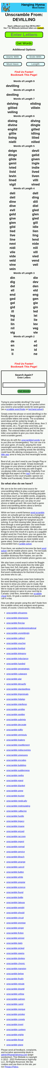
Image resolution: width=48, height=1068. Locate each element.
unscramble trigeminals (17, 694)
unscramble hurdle (15, 816)
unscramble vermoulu (16, 735)
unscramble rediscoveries (18, 750)
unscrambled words (30, 440)
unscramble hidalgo (15, 699)
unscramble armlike (15, 709)
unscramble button (15, 872)
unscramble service (15, 852)
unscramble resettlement (18, 745)
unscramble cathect (15, 638)
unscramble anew (14, 791)
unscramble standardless (18, 689)
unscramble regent (15, 841)
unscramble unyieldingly (17, 633)
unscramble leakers (15, 740)
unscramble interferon (16, 704)
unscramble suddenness (18, 770)
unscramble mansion (16, 968)
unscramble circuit (15, 918)
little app (5, 454)
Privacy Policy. (12, 1067)
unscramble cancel (15, 867)
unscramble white (14, 877)
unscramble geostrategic (18, 669)
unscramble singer (15, 928)
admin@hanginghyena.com (14, 1055)
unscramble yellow (15, 994)
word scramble (37, 512)
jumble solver (25, 544)
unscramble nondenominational (21, 628)
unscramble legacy (15, 821)
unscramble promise (16, 923)
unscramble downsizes (17, 618)
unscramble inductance (17, 658)
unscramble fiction (15, 933)
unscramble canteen (16, 1029)
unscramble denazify (16, 684)
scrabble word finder (15, 409)
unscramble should (15, 913)
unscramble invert (14, 1024)
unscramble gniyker (15, 1014)
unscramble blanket (15, 785)
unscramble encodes (16, 760)
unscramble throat (14, 1040)
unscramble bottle (14, 897)
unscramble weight (15, 907)
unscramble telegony (16, 653)
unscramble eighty (15, 1034)
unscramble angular (15, 882)
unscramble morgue (15, 1009)
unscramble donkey (15, 958)
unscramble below (15, 974)
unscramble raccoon (16, 836)
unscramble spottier (15, 714)
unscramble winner (15, 938)
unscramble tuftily (14, 730)
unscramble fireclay (15, 623)
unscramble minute (15, 984)
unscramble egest (14, 780)
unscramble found (14, 892)
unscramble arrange (15, 862)
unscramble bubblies (16, 765)
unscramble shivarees (16, 613)
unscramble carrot (14, 1004)
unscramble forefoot (15, 648)
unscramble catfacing (16, 811)
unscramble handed (15, 664)
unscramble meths (15, 775)
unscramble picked (15, 948)
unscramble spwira (15, 953)
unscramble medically (16, 801)
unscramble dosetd (15, 989)
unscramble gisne (14, 1045)
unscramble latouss (15, 902)
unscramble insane (15, 826)
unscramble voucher (16, 643)
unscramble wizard (15, 831)
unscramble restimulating (18, 806)
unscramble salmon (15, 999)
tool (28, 473)
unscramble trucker (15, 796)
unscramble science (15, 887)
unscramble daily (14, 943)
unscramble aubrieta (16, 719)
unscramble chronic (15, 963)
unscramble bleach (15, 857)
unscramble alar (14, 679)
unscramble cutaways (16, 674)
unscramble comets (15, 1019)
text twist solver (35, 409)
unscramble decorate (16, 725)
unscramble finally (15, 979)
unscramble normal (15, 846)
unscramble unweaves (17, 755)
